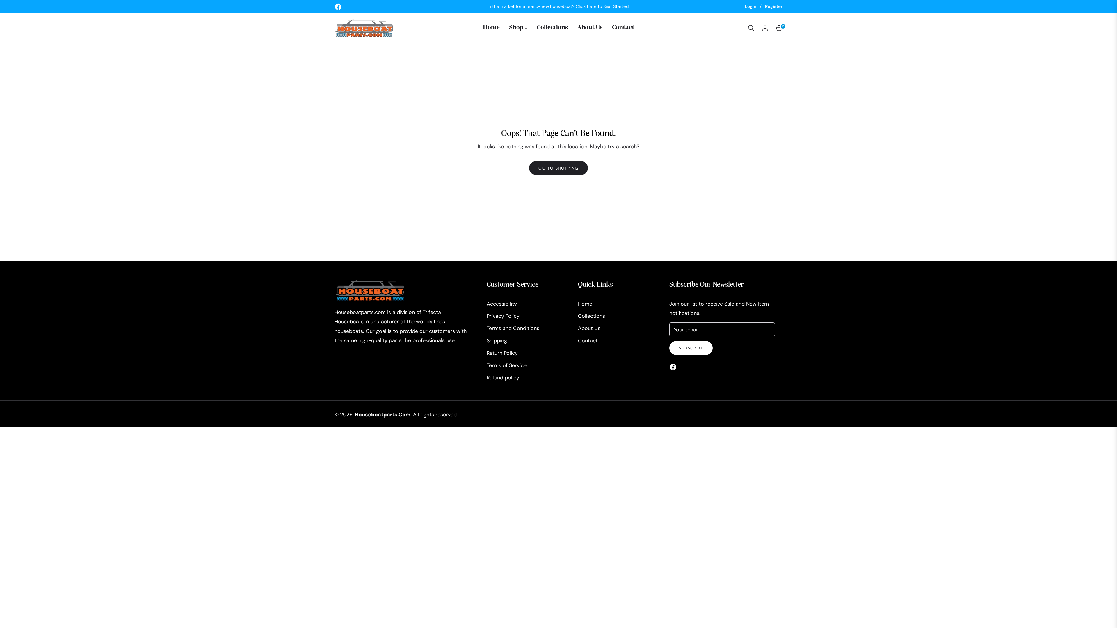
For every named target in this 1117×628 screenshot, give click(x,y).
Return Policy (502, 352)
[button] (751, 28)
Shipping (497, 340)
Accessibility (502, 303)
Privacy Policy (503, 316)
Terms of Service (507, 365)
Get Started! (617, 6)
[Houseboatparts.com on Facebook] (674, 366)
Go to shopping (558, 168)
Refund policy (503, 377)
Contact (588, 340)
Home (585, 303)
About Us (589, 328)
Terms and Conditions (513, 328)
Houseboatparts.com (382, 414)
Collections (591, 316)
